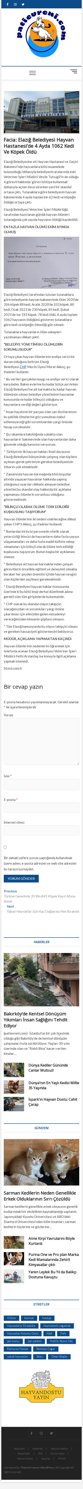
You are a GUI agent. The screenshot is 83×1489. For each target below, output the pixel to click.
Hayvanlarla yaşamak (57, 1325)
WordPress (47, 1467)
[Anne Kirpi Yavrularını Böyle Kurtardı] (14, 1242)
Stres (40, 1356)
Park (63, 1333)
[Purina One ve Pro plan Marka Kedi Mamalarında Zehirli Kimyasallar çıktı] (14, 1258)
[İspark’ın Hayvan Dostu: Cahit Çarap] (14, 1104)
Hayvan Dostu (25, 1458)
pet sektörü (35, 1341)
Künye (62, 1458)
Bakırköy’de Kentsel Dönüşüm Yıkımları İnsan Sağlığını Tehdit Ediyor (36, 1020)
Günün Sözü (57, 1453)
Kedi (49, 1333)
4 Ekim (11, 1318)
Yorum (8, 715)
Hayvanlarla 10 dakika (21, 1325)
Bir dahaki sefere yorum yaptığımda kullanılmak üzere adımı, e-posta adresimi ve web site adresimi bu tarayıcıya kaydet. (40, 863)
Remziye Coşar (46, 1349)
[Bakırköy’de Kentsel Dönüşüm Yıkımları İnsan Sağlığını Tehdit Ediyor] (41, 979)
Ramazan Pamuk (17, 1349)
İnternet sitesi (14, 822)
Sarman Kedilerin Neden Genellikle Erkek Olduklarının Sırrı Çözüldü (40, 1196)
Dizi (40, 1453)
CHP (23, 367)
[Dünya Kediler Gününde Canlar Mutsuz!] (14, 1070)
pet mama (13, 1341)
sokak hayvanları (17, 1356)
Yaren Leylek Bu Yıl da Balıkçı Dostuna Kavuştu (52, 1274)
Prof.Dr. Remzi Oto (61, 1341)
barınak (29, 1318)
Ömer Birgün (59, 1356)
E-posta (11, 800)
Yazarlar (45, 1458)
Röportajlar (24, 1453)
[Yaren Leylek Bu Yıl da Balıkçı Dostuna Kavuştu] (14, 1276)
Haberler (38, 1448)
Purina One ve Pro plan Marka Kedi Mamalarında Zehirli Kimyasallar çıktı (54, 1259)
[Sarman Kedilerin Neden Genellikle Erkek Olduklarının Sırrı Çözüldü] (41, 1162)
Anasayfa (19, 1448)
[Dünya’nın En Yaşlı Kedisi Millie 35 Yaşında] (14, 1087)
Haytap (46, 1318)
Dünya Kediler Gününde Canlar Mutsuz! (48, 1068)
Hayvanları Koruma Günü (22, 1333)
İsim (8, 776)
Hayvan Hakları (59, 1448)
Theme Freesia (30, 1467)
